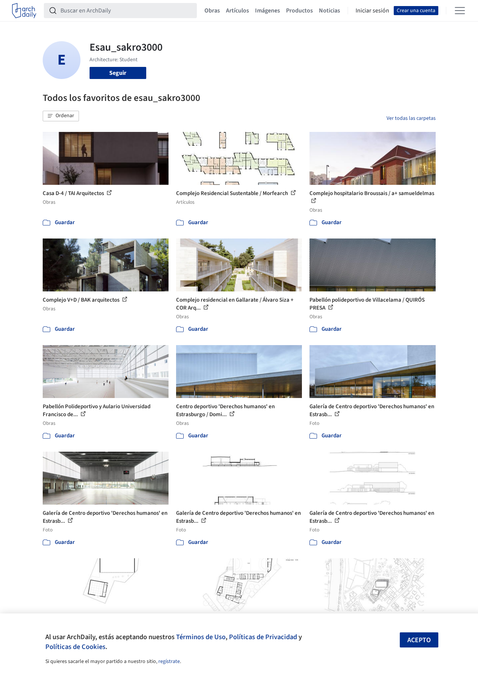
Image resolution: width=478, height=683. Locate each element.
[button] (61, 116)
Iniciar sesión (372, 10)
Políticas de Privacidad (263, 637)
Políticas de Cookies (75, 647)
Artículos (237, 10)
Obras (212, 10)
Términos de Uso (201, 637)
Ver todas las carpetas (411, 118)
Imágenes (267, 10)
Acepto (419, 640)
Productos (299, 10)
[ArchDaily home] (24, 10)
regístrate (169, 661)
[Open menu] (460, 11)
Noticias (329, 10)
